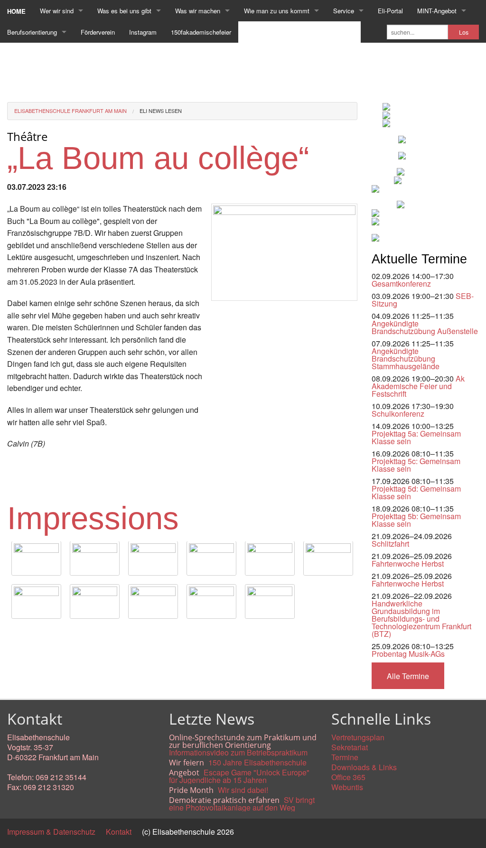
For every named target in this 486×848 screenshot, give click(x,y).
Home (16, 11)
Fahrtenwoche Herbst (408, 563)
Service (343, 10)
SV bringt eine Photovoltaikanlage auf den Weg (242, 803)
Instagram (143, 32)
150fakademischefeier (201, 32)
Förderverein (98, 32)
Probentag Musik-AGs (408, 653)
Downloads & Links (364, 767)
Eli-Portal (390, 10)
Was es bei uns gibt (124, 10)
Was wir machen (197, 10)
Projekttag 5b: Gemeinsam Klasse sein (416, 520)
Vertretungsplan (357, 737)
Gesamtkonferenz (401, 283)
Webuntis (347, 787)
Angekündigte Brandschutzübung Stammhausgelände (405, 358)
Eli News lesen (161, 110)
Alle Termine (408, 676)
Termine (344, 757)
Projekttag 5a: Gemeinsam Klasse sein (416, 437)
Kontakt (118, 831)
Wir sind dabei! (243, 789)
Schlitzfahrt (390, 543)
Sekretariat (349, 747)
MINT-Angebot (437, 10)
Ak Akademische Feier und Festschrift (418, 386)
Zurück (18, 633)
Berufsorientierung (32, 32)
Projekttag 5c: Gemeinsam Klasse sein (416, 465)
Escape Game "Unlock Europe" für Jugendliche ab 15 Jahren (239, 776)
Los (463, 32)
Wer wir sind (57, 10)
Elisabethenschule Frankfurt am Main (70, 110)
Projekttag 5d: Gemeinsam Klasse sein (416, 492)
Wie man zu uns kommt (276, 10)
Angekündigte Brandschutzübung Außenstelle (425, 327)
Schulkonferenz (398, 413)
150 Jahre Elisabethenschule (257, 762)
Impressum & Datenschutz (51, 831)
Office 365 (348, 777)
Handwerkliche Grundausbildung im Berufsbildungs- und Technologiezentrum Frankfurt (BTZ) (421, 618)
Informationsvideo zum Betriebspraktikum (238, 752)
